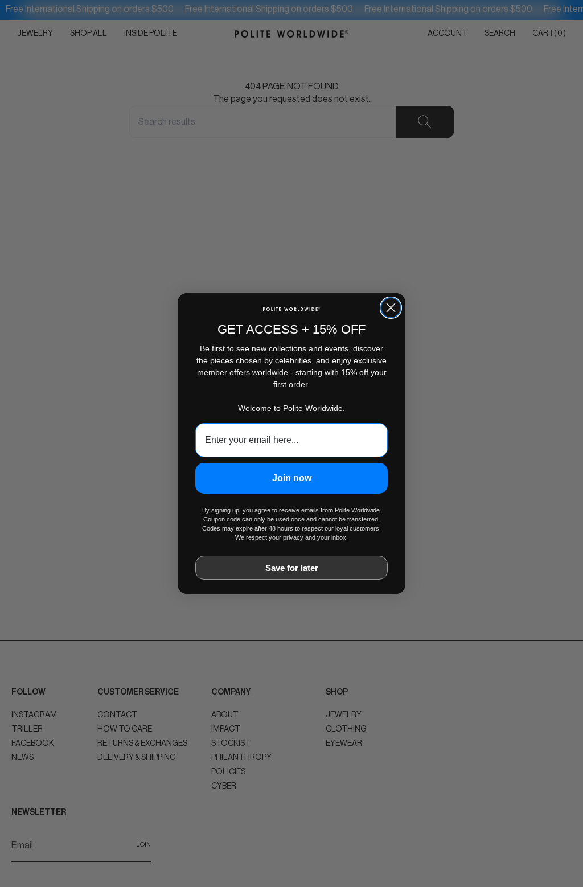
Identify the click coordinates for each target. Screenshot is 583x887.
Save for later (291, 568)
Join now (291, 478)
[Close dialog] (391, 308)
